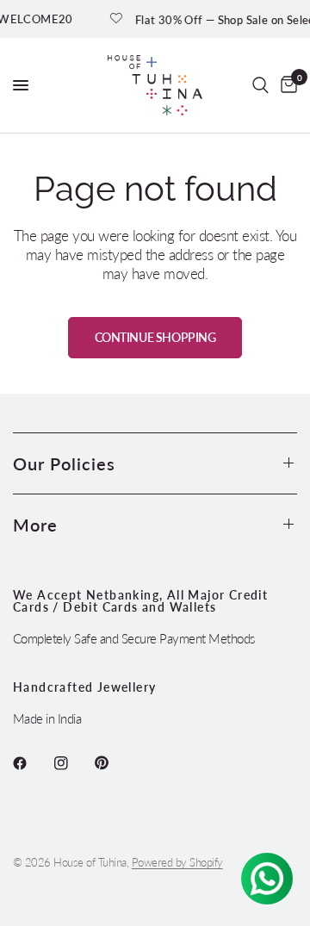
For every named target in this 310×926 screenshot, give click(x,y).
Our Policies (64, 463)
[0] (286, 85)
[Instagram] (73, 763)
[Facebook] (32, 763)
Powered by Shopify (177, 862)
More (35, 524)
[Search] (260, 85)
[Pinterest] (114, 763)
